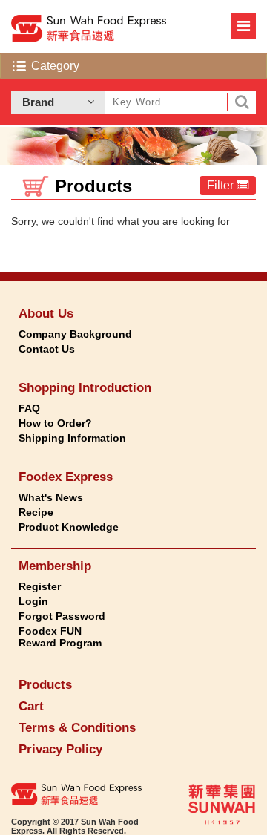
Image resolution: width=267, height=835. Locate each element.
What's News (51, 497)
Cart (31, 706)
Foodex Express (66, 477)
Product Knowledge (69, 527)
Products (45, 685)
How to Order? (55, 423)
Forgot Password (62, 616)
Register (40, 586)
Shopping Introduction (85, 388)
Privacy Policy (60, 749)
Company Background (75, 334)
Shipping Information (72, 438)
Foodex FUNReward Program (60, 637)
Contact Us (47, 349)
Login (33, 601)
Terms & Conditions (77, 728)
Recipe (36, 512)
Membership (55, 566)
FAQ (29, 408)
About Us (46, 314)
